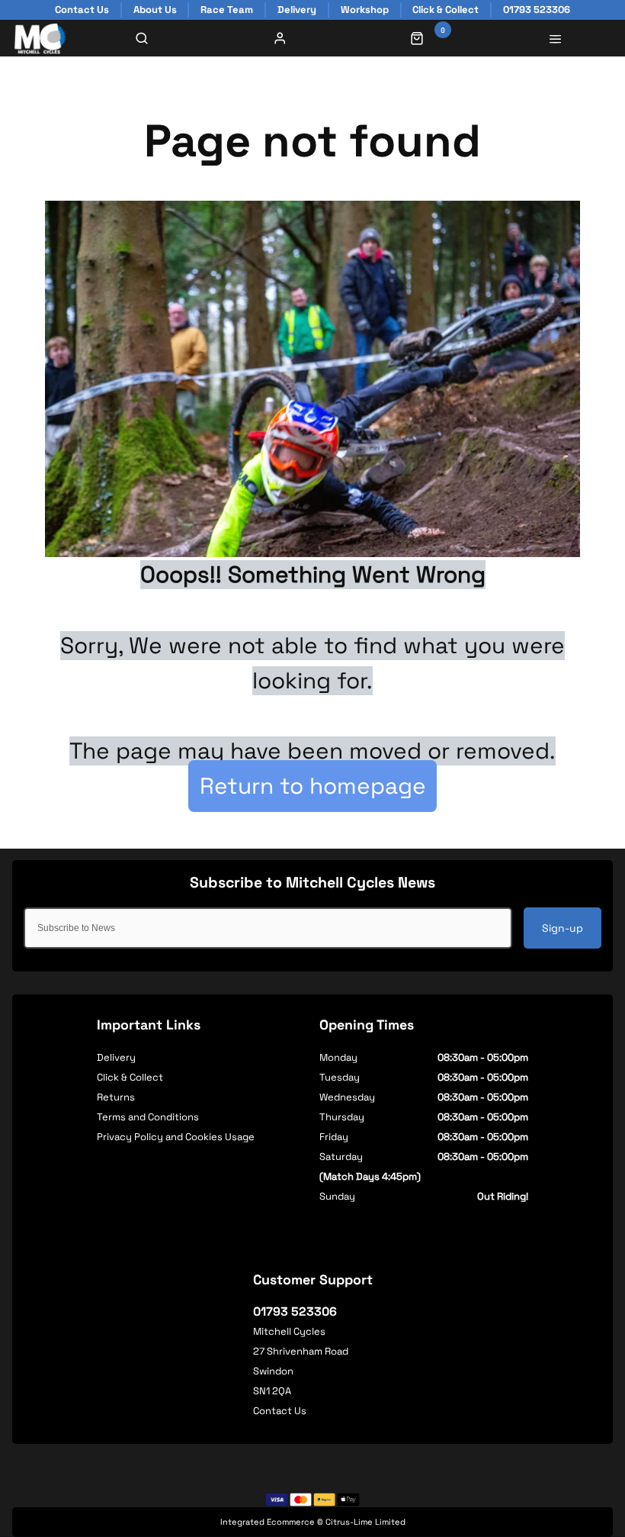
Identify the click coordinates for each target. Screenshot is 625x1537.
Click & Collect (130, 1077)
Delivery (116, 1057)
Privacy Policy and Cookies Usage (176, 1136)
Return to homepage (313, 786)
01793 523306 (295, 1311)
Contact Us (279, 1410)
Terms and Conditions (148, 1116)
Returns (116, 1097)
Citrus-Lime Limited (365, 1521)
